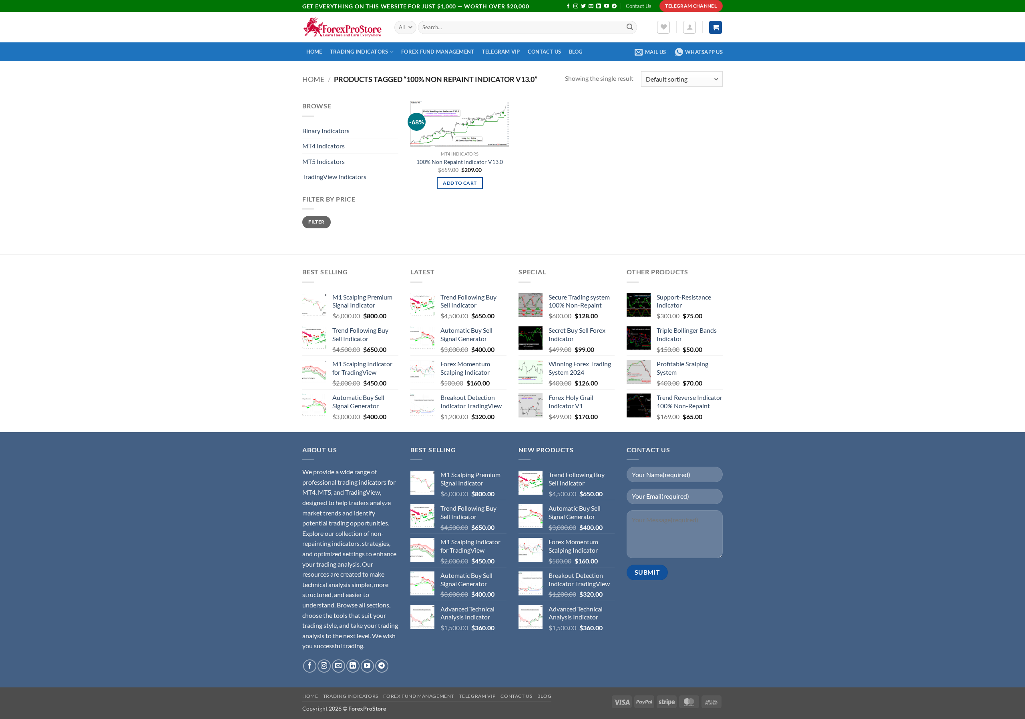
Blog (576, 51)
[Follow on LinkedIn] (598, 6)
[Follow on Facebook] (568, 6)
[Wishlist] (663, 27)
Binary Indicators (326, 130)
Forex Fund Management (437, 51)
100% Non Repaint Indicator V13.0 (459, 161)
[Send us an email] (591, 6)
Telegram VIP (501, 51)
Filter (316, 222)
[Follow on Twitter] (583, 6)
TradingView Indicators (334, 176)
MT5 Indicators (323, 161)
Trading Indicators (359, 51)
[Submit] (630, 27)
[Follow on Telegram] (614, 6)
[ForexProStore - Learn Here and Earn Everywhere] (342, 27)
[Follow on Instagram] (575, 6)
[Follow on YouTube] (606, 6)
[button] (689, 27)
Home (314, 51)
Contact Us (638, 6)
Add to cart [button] (459, 183)
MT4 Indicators (323, 146)
